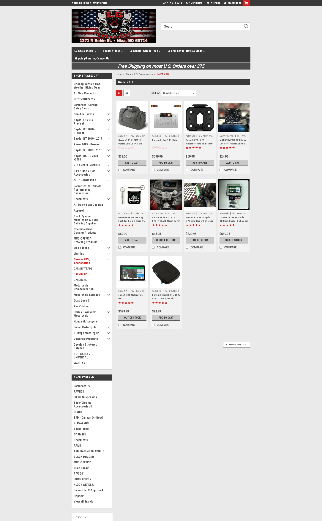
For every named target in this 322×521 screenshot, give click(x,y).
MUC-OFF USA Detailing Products (85, 240)
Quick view (132, 130)
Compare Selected (236, 344)
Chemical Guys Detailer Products (85, 230)
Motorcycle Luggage (87, 295)
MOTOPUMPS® (227, 136)
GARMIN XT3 (81, 279)
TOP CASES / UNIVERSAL (82, 355)
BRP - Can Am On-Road (88, 417)
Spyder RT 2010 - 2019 (88, 138)
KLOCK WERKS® (84, 485)
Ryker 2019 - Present (87, 144)
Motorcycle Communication (84, 287)
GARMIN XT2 (81, 274)
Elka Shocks (81, 248)
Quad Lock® (81, 300)
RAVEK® (79, 391)
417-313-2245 (174, 2)
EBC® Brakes (82, 479)
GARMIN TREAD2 (83, 268)
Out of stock (200, 240)
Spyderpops (81, 429)
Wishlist (215, 2)
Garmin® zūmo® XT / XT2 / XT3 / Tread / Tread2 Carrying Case (166, 298)
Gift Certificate (194, 2)
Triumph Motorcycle (86, 333)
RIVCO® (79, 473)
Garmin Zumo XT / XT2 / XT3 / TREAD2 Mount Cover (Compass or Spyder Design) (166, 222)
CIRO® (78, 412)
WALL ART (80, 363)
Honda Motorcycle (85, 321)
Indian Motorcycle (85, 327)
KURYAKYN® (81, 423)
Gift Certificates (84, 99)
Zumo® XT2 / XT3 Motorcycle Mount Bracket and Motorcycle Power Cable (199, 145)
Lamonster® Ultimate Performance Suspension (88, 189)
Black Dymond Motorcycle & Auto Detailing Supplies (86, 220)
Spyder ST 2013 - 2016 (88, 150)
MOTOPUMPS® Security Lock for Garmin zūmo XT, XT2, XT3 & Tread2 (131, 221)
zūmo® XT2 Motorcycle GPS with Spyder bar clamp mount (200, 221)
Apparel (79, 210)
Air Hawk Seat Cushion (88, 205)
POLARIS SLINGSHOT (87, 165)
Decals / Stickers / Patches (85, 346)
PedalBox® (81, 199)
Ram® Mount (82, 306)
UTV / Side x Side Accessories (84, 172)
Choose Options (166, 240)
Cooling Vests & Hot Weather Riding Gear (87, 85)
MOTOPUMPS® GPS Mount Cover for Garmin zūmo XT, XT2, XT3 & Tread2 (233, 144)
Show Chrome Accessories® (83, 404)
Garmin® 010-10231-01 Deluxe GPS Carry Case (130, 142)
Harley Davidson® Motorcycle (85, 313)
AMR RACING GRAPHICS (89, 451)
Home (119, 74)
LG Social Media (84, 51)
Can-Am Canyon (84, 114)
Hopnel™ (79, 496)
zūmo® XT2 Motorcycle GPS (130, 297)
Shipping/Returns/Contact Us (91, 58)
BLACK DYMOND (84, 457)
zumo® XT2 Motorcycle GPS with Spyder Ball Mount (234, 219)
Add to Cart (132, 162)
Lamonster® (82, 386)
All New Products (85, 93)
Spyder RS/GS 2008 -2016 (86, 157)
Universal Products (86, 339)
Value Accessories (160, 213)
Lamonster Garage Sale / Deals (86, 106)
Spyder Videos (112, 51)
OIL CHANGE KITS (85, 180)
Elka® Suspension (85, 397)
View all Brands (83, 501)
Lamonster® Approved (88, 490)
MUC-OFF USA (82, 462)
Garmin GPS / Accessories (82, 261)
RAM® (78, 445)
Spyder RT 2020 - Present (84, 131)
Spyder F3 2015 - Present (84, 121)
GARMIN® (80, 434)
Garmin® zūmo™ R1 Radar (165, 140)
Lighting (79, 253)
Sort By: (155, 93)
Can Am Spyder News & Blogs (185, 51)
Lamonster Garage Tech (144, 51)
